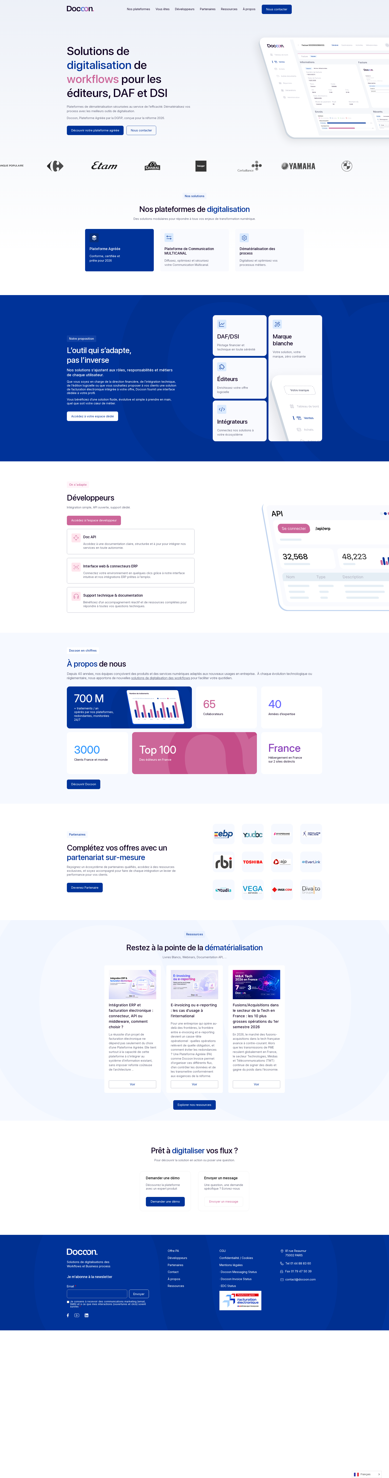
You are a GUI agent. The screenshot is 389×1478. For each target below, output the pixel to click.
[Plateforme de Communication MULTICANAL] (169, 237)
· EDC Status (227, 1286)
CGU (222, 1250)
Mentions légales (231, 1264)
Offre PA (173, 1250)
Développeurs (184, 9)
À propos (249, 9)
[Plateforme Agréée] (94, 237)
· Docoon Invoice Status (235, 1278)
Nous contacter (276, 9)
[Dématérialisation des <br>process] (244, 237)
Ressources (229, 9)
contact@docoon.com (300, 1279)
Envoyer (138, 1293)
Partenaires (208, 9)
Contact (173, 1272)
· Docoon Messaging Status (238, 1272)
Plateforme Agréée (105, 249)
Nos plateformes (138, 9)
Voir (132, 1084)
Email (70, 1286)
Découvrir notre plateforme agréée (95, 130)
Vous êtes (163, 9)
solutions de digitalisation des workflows (160, 678)
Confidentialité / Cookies (236, 1258)
